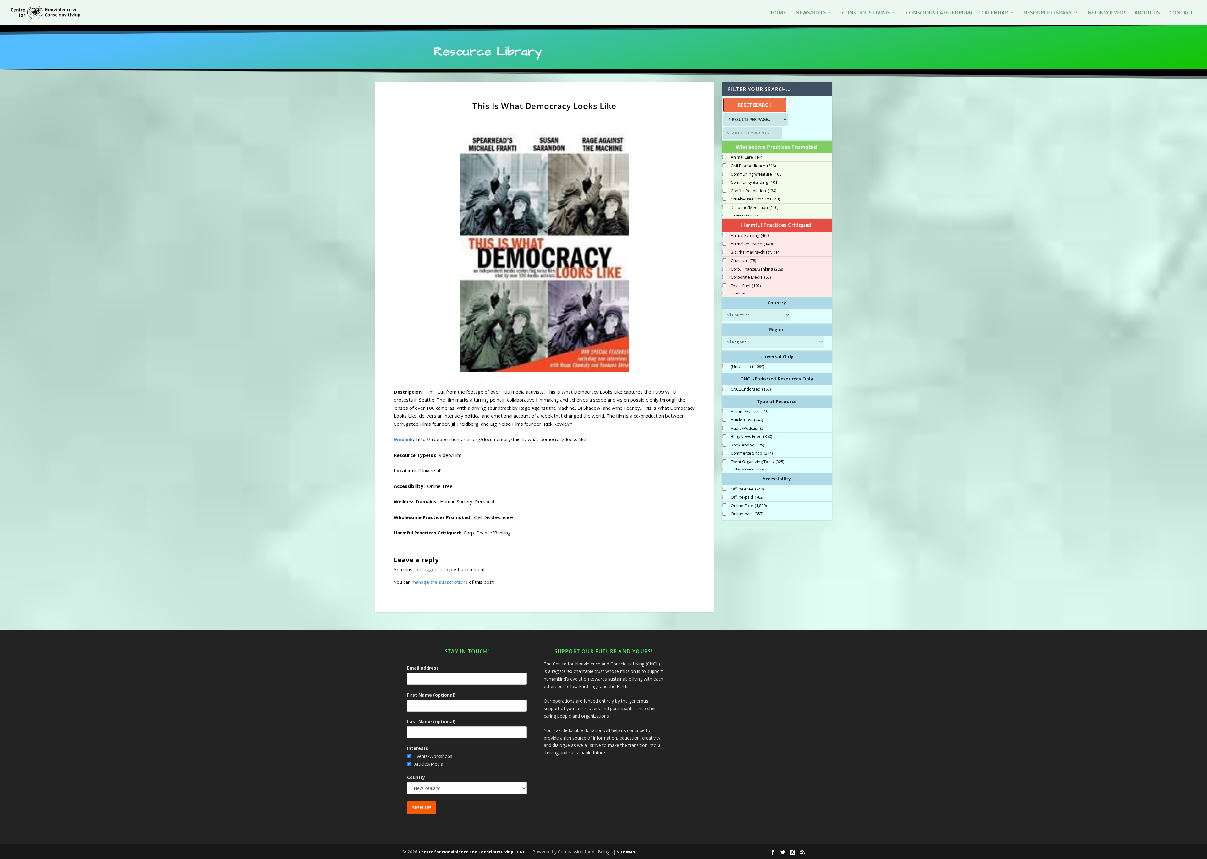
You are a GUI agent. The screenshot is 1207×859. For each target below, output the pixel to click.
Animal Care (747, 157)
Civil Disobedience (753, 165)
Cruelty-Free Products (755, 199)
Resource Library (1048, 13)
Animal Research (752, 244)
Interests (417, 748)
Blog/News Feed (751, 436)
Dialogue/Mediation (754, 207)
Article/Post (747, 420)
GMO (739, 294)
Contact (1181, 13)
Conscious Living (866, 13)
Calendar (994, 13)
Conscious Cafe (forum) (939, 13)
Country (416, 777)
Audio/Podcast (747, 428)
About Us (1147, 13)
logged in (432, 569)
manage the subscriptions (440, 582)
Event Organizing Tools (757, 461)
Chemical (743, 260)
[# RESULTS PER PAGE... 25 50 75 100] (755, 119)
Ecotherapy (744, 216)
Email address (423, 668)
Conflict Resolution (753, 191)
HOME (778, 13)
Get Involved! (1106, 13)
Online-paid (747, 514)
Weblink (403, 439)
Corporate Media (751, 277)
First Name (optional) (431, 695)
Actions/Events (750, 411)
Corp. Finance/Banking (757, 269)
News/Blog (811, 13)
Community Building (754, 182)
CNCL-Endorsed (751, 389)
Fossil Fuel (746, 285)
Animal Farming (750, 235)
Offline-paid (747, 497)
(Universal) (747, 366)
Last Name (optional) (431, 722)
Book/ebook (747, 445)
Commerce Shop (752, 453)
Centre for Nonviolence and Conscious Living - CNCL (473, 852)
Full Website (749, 470)
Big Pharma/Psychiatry (755, 252)
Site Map (626, 852)
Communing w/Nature (756, 174)
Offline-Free (747, 489)
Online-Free (749, 505)
